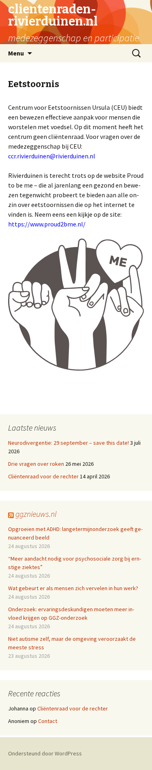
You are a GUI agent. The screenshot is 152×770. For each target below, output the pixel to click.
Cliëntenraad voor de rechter (43, 476)
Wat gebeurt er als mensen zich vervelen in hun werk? (73, 588)
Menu (16, 53)
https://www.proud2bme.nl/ (47, 224)
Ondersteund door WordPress (45, 753)
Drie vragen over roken (36, 463)
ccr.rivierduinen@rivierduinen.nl (51, 156)
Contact (47, 721)
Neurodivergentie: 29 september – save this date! (68, 442)
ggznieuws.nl (36, 514)
